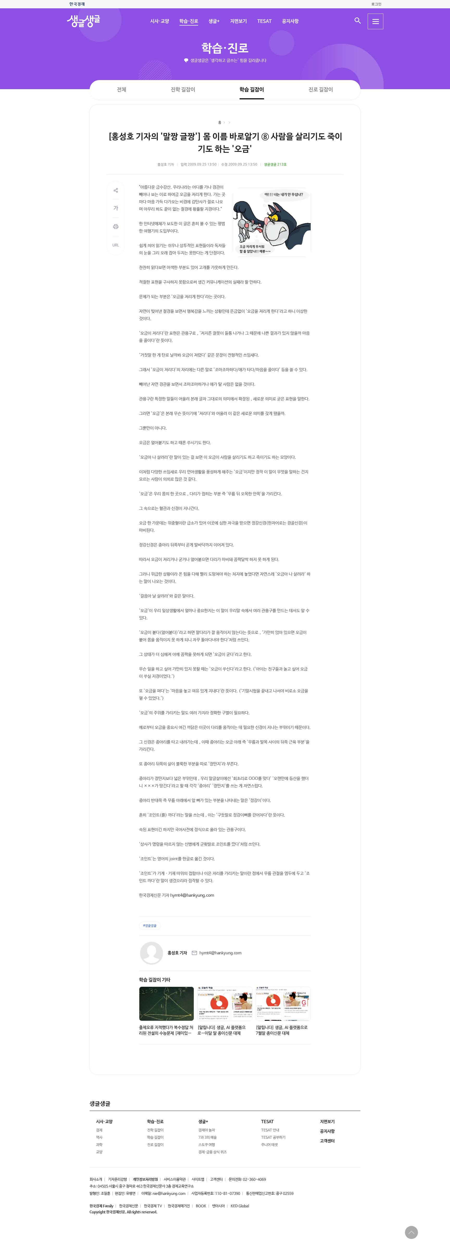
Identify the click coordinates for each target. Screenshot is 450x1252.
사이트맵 (198, 1179)
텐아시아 (218, 1206)
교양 (99, 1152)
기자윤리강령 (117, 1179)
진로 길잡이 (321, 90)
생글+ (214, 21)
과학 (99, 1145)
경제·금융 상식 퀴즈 (212, 1152)
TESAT (264, 21)
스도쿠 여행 (206, 1145)
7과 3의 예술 (207, 1137)
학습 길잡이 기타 (154, 980)
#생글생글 (150, 926)
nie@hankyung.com (169, 1194)
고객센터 (216, 1179)
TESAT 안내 (270, 1130)
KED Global (240, 1206)
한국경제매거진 (179, 1206)
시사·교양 (159, 21)
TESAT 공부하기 (273, 1137)
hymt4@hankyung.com (192, 895)
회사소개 (96, 1179)
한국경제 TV (153, 1206)
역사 (99, 1137)
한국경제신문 (128, 1206)
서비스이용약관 (175, 1179)
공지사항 (290, 21)
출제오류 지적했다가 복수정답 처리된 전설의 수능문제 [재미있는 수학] (166, 1033)
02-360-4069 (254, 1179)
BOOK (201, 1206)
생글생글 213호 (275, 165)
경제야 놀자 (206, 1130)
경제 (99, 1130)
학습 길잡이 (252, 90)
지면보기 (238, 21)
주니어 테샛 (269, 1145)
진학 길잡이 (183, 90)
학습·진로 (188, 21)
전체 (121, 90)
